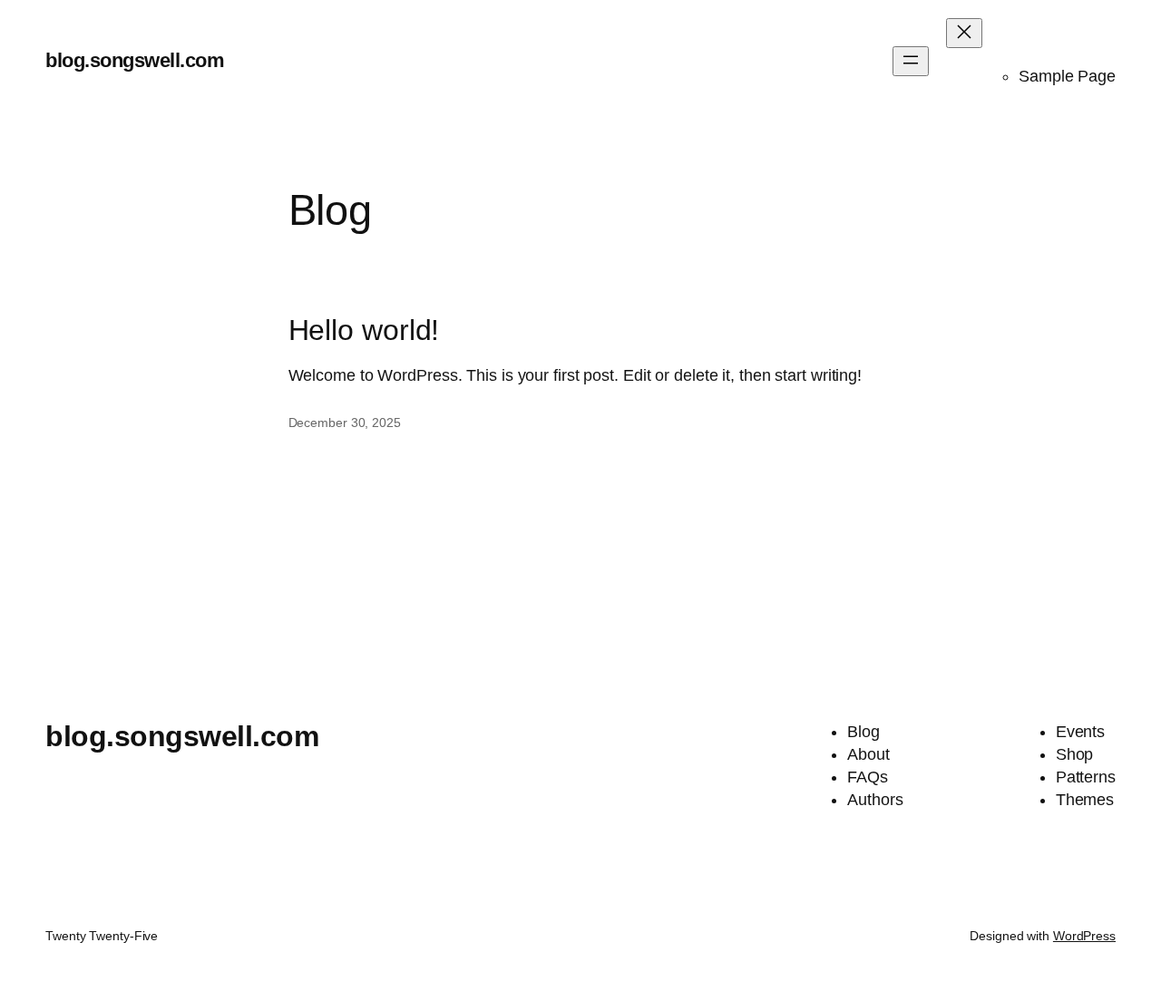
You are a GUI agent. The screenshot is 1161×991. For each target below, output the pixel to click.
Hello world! (364, 330)
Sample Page (1067, 76)
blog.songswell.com (134, 60)
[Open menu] (911, 61)
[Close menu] (964, 33)
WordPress (1084, 935)
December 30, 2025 (344, 422)
